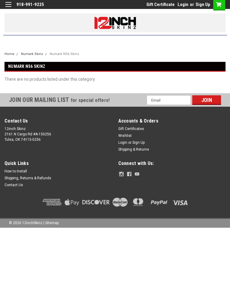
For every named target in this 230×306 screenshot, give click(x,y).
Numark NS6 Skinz (64, 54)
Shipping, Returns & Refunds (27, 178)
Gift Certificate (160, 4)
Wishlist (125, 136)
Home (9, 54)
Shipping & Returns (133, 149)
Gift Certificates (131, 129)
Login (183, 4)
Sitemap (52, 223)
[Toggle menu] (8, 8)
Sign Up (203, 4)
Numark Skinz (32, 54)
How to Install (15, 171)
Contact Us (13, 185)
